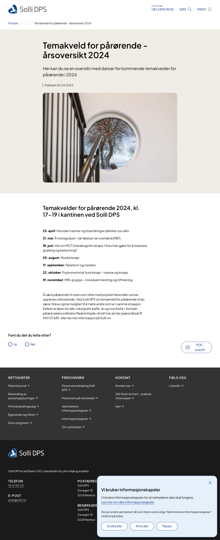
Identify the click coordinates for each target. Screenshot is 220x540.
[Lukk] (210, 482)
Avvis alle (142, 526)
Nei (32, 344)
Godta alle (114, 526)
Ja (15, 344)
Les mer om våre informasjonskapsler (127, 502)
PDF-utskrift (200, 347)
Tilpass (167, 526)
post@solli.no (17, 500)
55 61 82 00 (16, 485)
